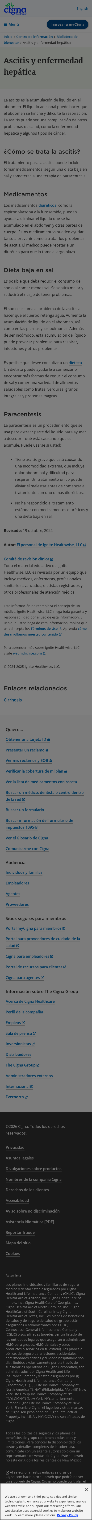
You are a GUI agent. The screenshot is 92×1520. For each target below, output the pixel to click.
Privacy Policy (67, 1515)
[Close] (86, 1489)
